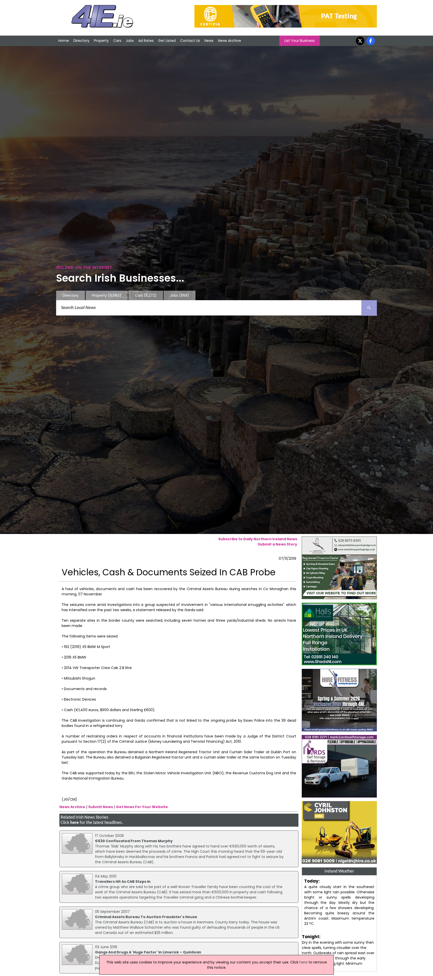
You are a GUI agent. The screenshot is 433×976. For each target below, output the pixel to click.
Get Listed (167, 40)
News (208, 40)
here (74, 823)
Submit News (100, 806)
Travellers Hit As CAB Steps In (123, 881)
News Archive (229, 40)
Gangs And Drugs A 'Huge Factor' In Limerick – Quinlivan (148, 952)
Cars (117, 40)
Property (101, 40)
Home (63, 40)
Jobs (130, 40)
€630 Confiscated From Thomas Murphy (134, 840)
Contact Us (190, 40)
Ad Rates (146, 40)
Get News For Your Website (142, 806)
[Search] (369, 308)
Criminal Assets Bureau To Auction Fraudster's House (146, 916)
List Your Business (299, 40)
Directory (81, 40)
